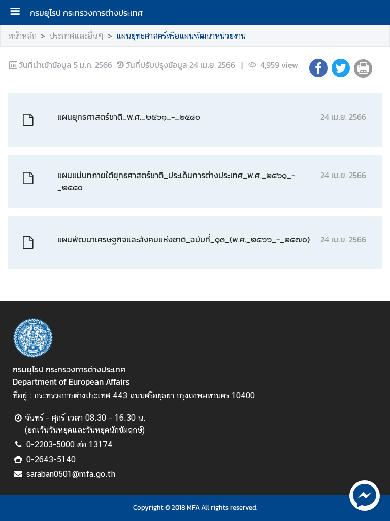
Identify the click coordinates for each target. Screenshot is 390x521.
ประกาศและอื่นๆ (76, 36)
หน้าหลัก (22, 36)
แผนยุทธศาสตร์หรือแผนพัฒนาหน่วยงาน (181, 36)
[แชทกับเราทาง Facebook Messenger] (364, 495)
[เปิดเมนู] (19, 12)
